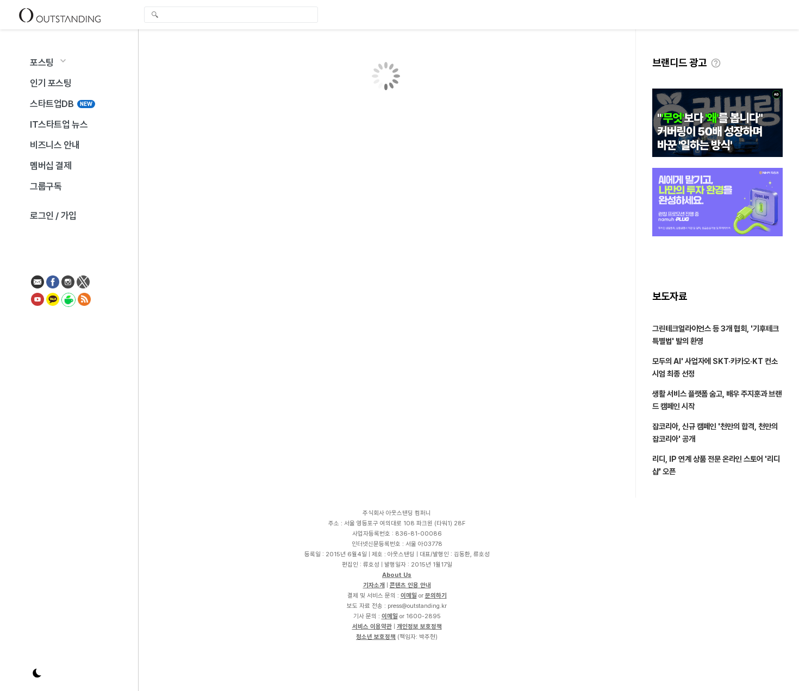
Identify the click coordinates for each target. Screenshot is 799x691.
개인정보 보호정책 (419, 626)
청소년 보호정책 (376, 636)
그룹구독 (45, 186)
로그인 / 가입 (53, 215)
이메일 (409, 595)
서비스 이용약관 (372, 626)
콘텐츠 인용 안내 (410, 585)
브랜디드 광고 (679, 62)
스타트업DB (61, 103)
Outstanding (60, 15)
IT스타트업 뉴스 (59, 124)
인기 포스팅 (51, 83)
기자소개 (374, 585)
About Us (396, 575)
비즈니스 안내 (54, 145)
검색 (154, 15)
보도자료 (669, 296)
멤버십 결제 (51, 165)
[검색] (233, 15)
